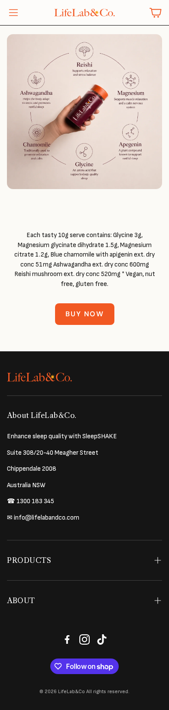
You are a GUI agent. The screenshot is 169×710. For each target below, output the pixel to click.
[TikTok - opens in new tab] (102, 639)
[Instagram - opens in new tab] (84, 639)
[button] (13, 12)
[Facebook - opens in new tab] (67, 639)
